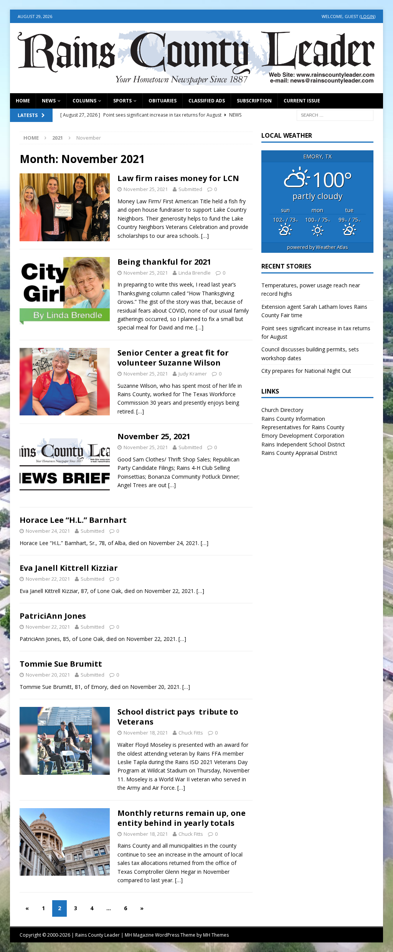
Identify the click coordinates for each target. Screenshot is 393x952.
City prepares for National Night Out (306, 370)
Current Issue (302, 100)
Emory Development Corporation (302, 435)
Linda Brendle (194, 272)
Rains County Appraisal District (299, 452)
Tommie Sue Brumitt (61, 664)
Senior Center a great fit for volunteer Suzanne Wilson (173, 358)
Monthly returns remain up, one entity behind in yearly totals (181, 818)
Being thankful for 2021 (164, 262)
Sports (122, 100)
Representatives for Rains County (302, 427)
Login (367, 16)
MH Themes (216, 935)
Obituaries (163, 100)
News (49, 100)
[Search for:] (335, 114)
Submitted (190, 189)
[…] (205, 235)
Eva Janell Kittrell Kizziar (69, 568)
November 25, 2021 (153, 436)
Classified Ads (206, 100)
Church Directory (282, 409)
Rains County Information (293, 418)
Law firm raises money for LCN (178, 178)
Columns (84, 100)
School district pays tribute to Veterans (177, 717)
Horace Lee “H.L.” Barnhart (73, 520)
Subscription (254, 100)
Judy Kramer (192, 373)
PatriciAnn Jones (53, 616)
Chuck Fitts (190, 732)
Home (23, 100)
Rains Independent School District (303, 444)
